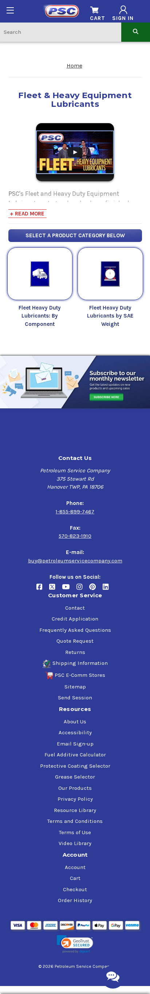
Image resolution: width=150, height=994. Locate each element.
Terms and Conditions (75, 821)
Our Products (75, 788)
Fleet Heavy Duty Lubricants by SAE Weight (110, 315)
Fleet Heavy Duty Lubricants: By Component (40, 315)
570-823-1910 (75, 536)
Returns (75, 652)
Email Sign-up (75, 743)
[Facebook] (42, 589)
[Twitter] (55, 589)
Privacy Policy (75, 799)
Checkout (75, 889)
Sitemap (75, 686)
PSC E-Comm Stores (80, 675)
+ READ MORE (27, 213)
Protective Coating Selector (75, 766)
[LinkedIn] (108, 589)
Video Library (75, 843)
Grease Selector (75, 776)
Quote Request (75, 641)
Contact (75, 608)
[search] (135, 32)
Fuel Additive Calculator (75, 754)
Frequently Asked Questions (75, 630)
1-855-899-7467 (75, 511)
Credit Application (75, 618)
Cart (75, 878)
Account (75, 867)
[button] (75, 944)
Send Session (75, 697)
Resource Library (75, 810)
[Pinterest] (96, 589)
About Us (75, 721)
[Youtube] (69, 589)
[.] (75, 151)
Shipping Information (80, 663)
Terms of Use (75, 832)
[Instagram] (82, 589)
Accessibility (75, 732)
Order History (75, 900)
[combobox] (60, 32)
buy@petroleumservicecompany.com (75, 560)
